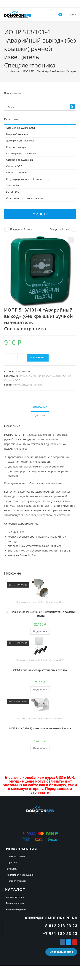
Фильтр (40, 214)
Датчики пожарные (29, 376)
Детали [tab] (40, 415)
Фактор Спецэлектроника (27, 384)
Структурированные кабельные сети (27, 179)
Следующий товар (60, 229)
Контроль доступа (16, 147)
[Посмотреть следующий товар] (73, 229)
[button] (71, 240)
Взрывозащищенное (26, 602)
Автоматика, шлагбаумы (20, 127)
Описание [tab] (40, 407)
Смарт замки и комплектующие (24, 198)
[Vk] (62, 942)
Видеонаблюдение (17, 134)
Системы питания (16, 172)
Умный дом (13, 191)
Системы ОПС (12, 380)
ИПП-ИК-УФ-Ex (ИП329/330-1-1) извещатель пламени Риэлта (40, 613)
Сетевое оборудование (19, 159)
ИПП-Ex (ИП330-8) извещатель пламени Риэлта (40, 728)
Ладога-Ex (43, 602)
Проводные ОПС (51, 376)
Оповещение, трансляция (21, 153)
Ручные (66, 376)
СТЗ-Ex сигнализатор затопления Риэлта (40, 670)
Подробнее (40, 631)
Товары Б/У (12, 185)
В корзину (37, 357)
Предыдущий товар (21, 229)
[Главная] (5, 71)
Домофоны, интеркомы (20, 140)
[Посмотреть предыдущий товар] (6, 229)
